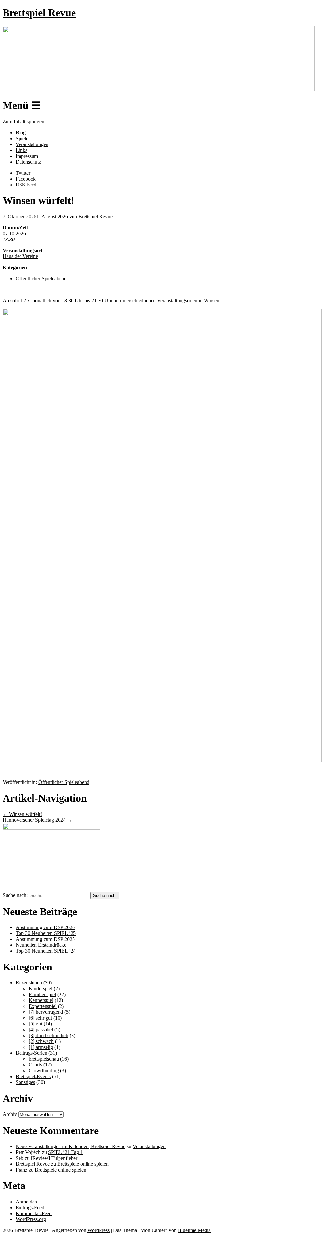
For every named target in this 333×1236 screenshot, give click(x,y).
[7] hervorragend (46, 1012)
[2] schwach (41, 1041)
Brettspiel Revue (39, 13)
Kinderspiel (40, 988)
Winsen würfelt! (22, 814)
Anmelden (26, 1201)
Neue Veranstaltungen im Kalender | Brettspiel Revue (70, 1146)
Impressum (27, 156)
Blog (21, 132)
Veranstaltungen (32, 144)
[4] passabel (41, 1029)
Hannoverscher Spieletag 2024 (37, 820)
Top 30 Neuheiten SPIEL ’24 (46, 951)
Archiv (10, 1114)
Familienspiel (42, 994)
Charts (35, 1064)
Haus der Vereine (20, 256)
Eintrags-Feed (30, 1207)
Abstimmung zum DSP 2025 (45, 939)
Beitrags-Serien (31, 1053)
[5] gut (35, 1023)
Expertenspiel (43, 1006)
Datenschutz (28, 162)
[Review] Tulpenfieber (54, 1158)
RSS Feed (26, 184)
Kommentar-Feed (34, 1213)
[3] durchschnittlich (48, 1035)
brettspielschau (44, 1059)
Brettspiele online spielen (83, 1164)
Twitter (23, 173)
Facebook (26, 179)
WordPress (98, 1230)
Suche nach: (15, 895)
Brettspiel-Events (33, 1076)
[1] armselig (41, 1047)
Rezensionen (29, 982)
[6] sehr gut (40, 1018)
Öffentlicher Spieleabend (41, 278)
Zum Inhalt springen (23, 121)
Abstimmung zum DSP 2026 (45, 927)
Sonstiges (25, 1082)
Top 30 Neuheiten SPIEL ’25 (46, 933)
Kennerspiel (41, 1000)
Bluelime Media (194, 1230)
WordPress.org (31, 1219)
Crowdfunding (44, 1070)
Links (21, 150)
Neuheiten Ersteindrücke (41, 945)
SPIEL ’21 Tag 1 (65, 1152)
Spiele (22, 138)
